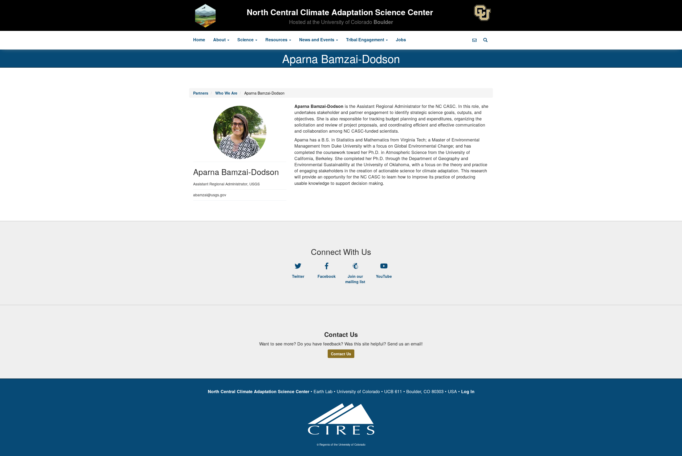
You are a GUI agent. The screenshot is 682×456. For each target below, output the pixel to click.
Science (246, 39)
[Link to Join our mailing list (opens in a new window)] (355, 266)
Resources (277, 39)
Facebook (327, 276)
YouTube (384, 276)
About (220, 39)
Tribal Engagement (365, 39)
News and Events (317, 39)
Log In (467, 391)
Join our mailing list (355, 279)
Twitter (298, 276)
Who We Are (226, 93)
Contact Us (341, 353)
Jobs (401, 39)
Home (199, 39)
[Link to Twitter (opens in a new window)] (298, 266)
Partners (200, 93)
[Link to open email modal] (474, 40)
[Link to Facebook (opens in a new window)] (326, 266)
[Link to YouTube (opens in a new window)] (384, 266)
